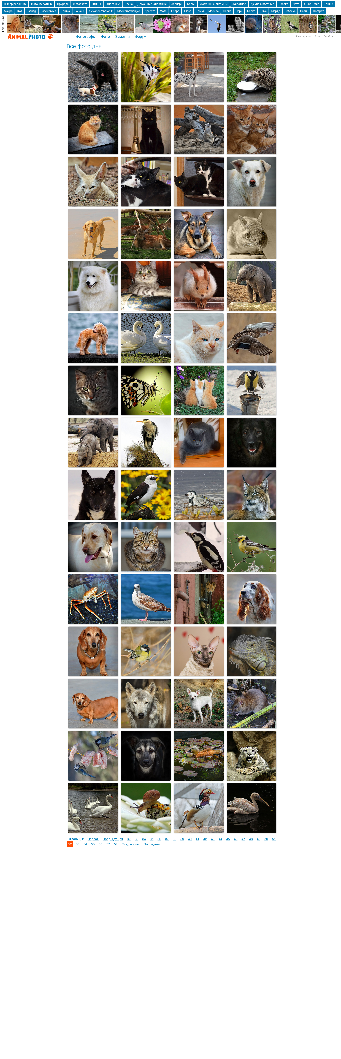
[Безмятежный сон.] (145, 205)
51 (274, 838)
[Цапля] (145, 466)
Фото (163, 11)
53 (77, 844)
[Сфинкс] (198, 675)
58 (116, 844)
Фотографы (86, 36)
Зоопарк (176, 4)
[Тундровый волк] (145, 727)
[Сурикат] (198, 153)
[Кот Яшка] (198, 466)
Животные (112, 4)
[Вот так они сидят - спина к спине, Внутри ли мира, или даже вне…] (198, 205)
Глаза (187, 11)
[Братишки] (251, 153)
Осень (304, 11)
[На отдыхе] (145, 257)
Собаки (79, 11)
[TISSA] (145, 309)
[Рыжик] (93, 361)
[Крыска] (251, 727)
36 (159, 838)
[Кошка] (93, 153)
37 (167, 838)
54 (85, 844)
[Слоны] (93, 466)
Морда (275, 11)
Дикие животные (262, 4)
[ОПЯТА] (198, 414)
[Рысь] (251, 518)
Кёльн (191, 4)
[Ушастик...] (198, 727)
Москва (213, 11)
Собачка (290, 11)
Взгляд (31, 11)
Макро (8, 11)
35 (151, 838)
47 (243, 838)
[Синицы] (251, 414)
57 (108, 844)
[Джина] (93, 518)
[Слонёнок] (251, 309)
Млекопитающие (128, 11)
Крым (200, 11)
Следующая (131, 844)
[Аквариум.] (145, 100)
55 (93, 844)
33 (136, 838)
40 (190, 838)
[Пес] (198, 257)
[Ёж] (251, 100)
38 (174, 838)
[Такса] (93, 675)
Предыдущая (113, 838)
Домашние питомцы (214, 4)
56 (100, 844)
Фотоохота (80, 4)
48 (251, 838)
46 (235, 838)
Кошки (328, 4)
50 (266, 838)
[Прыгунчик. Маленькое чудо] (251, 257)
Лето (296, 4)
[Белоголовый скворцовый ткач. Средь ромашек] (145, 518)
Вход (318, 36)
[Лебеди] (145, 361)
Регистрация (303, 36)
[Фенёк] (93, 205)
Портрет (318, 11)
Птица (129, 4)
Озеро (175, 11)
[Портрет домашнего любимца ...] (93, 570)
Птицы (96, 4)
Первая (93, 838)
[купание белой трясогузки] (198, 518)
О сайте (328, 36)
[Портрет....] (145, 779)
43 (213, 838)
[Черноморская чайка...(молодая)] (145, 622)
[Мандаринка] (198, 831)
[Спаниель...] (251, 622)
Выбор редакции (15, 4)
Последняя (152, 844)
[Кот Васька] (93, 414)
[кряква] (251, 361)
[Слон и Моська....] (93, 100)
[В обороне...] (93, 622)
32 (129, 838)
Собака (283, 4)
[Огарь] (198, 779)
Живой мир (311, 4)
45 (228, 838)
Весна (227, 11)
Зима (263, 11)
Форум (140, 36)
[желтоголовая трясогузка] (251, 570)
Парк (239, 11)
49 (258, 838)
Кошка (65, 11)
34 (144, 838)
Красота (150, 11)
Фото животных (41, 4)
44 (220, 838)
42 (205, 838)
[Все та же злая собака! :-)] (198, 622)
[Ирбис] (251, 779)
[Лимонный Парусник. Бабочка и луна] (145, 414)
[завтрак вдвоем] (93, 779)
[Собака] (198, 100)
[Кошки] (145, 570)
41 (197, 838)
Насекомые (48, 11)
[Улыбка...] (93, 309)
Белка (251, 11)
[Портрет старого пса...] (251, 466)
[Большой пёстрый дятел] (198, 570)
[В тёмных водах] (251, 831)
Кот (19, 11)
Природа (63, 4)
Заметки (122, 36)
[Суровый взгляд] (251, 675)
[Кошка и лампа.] (145, 153)
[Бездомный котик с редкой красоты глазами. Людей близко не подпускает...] (198, 361)
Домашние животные (152, 4)
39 (182, 838)
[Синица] (145, 675)
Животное (239, 4)
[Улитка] (145, 831)
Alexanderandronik (101, 11)
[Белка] (198, 309)
